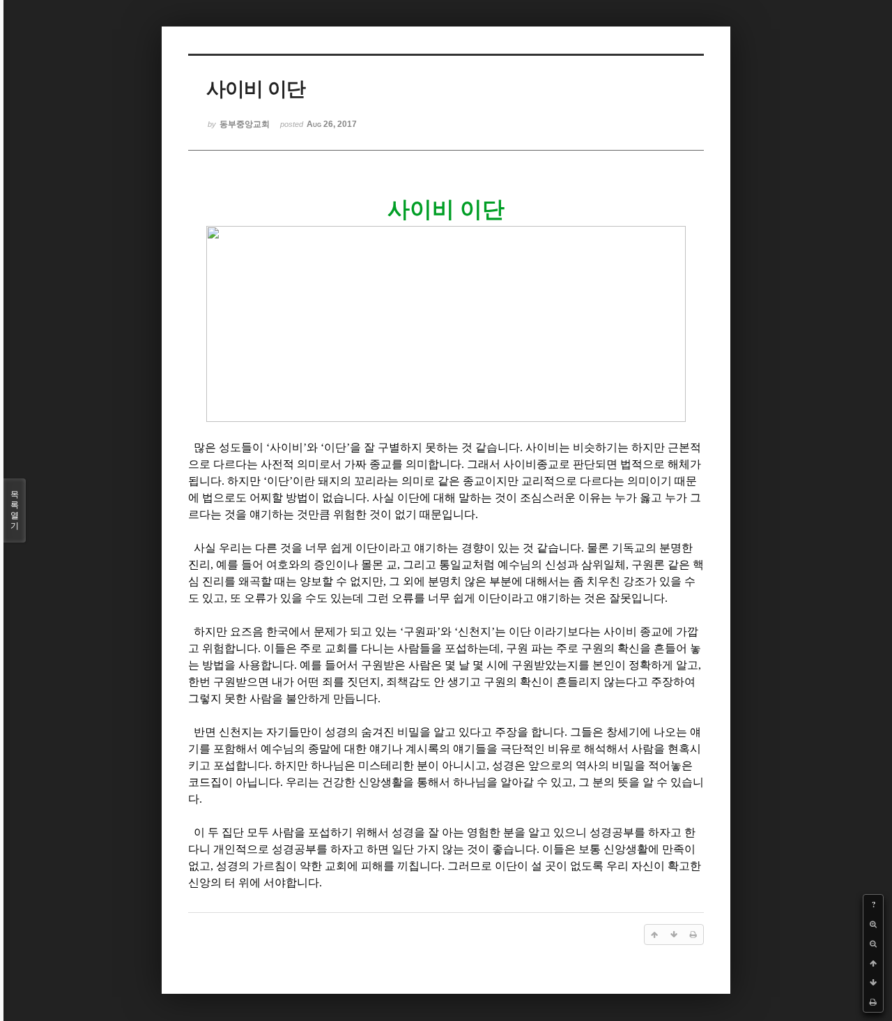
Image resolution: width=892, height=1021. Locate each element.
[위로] (873, 963)
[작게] (873, 943)
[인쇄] (873, 1002)
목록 (14, 510)
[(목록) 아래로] (873, 982)
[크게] (873, 924)
